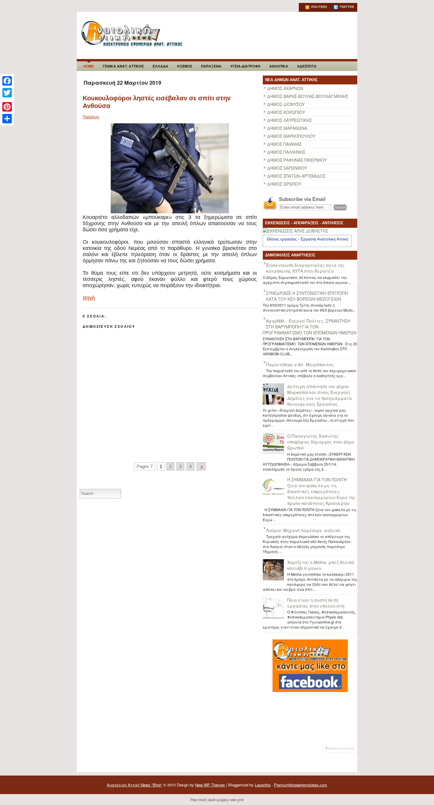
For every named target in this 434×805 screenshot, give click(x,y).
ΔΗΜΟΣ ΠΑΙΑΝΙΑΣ (284, 144)
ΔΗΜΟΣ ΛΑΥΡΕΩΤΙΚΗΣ (289, 120)
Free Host (197, 799)
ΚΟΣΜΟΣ (184, 66)
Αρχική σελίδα (341, 748)
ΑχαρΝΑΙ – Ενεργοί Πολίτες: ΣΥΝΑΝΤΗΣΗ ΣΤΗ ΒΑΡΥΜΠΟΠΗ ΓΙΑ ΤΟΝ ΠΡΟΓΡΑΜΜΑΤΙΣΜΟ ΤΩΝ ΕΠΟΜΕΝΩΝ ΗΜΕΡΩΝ (309, 327)
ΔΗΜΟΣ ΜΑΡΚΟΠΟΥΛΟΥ (291, 136)
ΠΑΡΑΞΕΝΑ (211, 66)
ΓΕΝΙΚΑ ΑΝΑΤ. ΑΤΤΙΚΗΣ (123, 66)
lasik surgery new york (226, 799)
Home (88, 66)
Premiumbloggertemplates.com (300, 785)
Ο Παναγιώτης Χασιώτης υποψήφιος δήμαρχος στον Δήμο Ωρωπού (320, 442)
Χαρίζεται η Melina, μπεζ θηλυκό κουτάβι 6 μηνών (320, 565)
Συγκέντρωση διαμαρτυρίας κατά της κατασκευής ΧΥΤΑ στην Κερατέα (305, 268)
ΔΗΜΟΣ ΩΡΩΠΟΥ (284, 184)
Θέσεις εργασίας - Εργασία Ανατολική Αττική (307, 239)
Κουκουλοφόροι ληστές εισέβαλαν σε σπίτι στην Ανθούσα (157, 101)
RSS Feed (318, 7)
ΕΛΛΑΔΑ (160, 66)
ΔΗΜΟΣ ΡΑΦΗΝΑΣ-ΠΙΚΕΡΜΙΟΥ (297, 160)
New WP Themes (210, 785)
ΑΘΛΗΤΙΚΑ (278, 66)
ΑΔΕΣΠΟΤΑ (306, 66)
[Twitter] (7, 93)
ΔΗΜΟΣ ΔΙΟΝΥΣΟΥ (286, 104)
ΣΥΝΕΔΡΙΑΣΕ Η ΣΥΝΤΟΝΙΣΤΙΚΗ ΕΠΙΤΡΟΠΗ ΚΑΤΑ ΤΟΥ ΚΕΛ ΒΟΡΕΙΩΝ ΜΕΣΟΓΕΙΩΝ (307, 296)
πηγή (89, 298)
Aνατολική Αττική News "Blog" (134, 785)
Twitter (346, 7)
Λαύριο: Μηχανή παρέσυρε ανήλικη (303, 530)
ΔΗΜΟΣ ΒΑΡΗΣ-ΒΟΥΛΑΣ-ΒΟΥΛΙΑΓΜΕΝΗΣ (307, 96)
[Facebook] (7, 81)
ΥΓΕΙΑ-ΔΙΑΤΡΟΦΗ (245, 66)
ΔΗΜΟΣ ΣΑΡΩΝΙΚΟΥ (287, 168)
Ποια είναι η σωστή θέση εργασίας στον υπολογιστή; (316, 603)
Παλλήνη (91, 116)
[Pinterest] (7, 107)
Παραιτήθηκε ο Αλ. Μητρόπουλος (300, 364)
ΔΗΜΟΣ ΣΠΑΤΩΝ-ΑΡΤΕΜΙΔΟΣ (296, 176)
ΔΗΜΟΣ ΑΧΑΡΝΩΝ (285, 88)
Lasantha (262, 785)
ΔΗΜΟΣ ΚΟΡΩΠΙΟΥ (286, 112)
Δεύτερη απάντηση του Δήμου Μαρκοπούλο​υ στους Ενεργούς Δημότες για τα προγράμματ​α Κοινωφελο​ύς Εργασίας (319, 395)
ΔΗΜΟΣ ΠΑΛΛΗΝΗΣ (286, 152)
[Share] (7, 119)
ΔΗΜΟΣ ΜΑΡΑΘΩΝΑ (287, 128)
